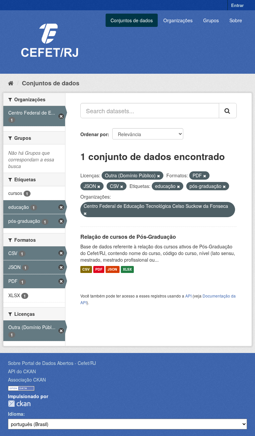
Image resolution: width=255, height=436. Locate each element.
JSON (112, 269)
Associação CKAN (27, 379)
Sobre (235, 20)
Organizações (178, 20)
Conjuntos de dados (132, 20)
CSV (86, 269)
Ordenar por (94, 134)
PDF (98, 269)
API (188, 296)
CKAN (19, 403)
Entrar (237, 5)
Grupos (211, 20)
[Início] (11, 82)
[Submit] (228, 110)
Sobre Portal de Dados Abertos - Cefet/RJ (52, 363)
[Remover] (158, 175)
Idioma (15, 413)
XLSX (127, 269)
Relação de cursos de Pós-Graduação (128, 236)
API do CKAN (22, 371)
